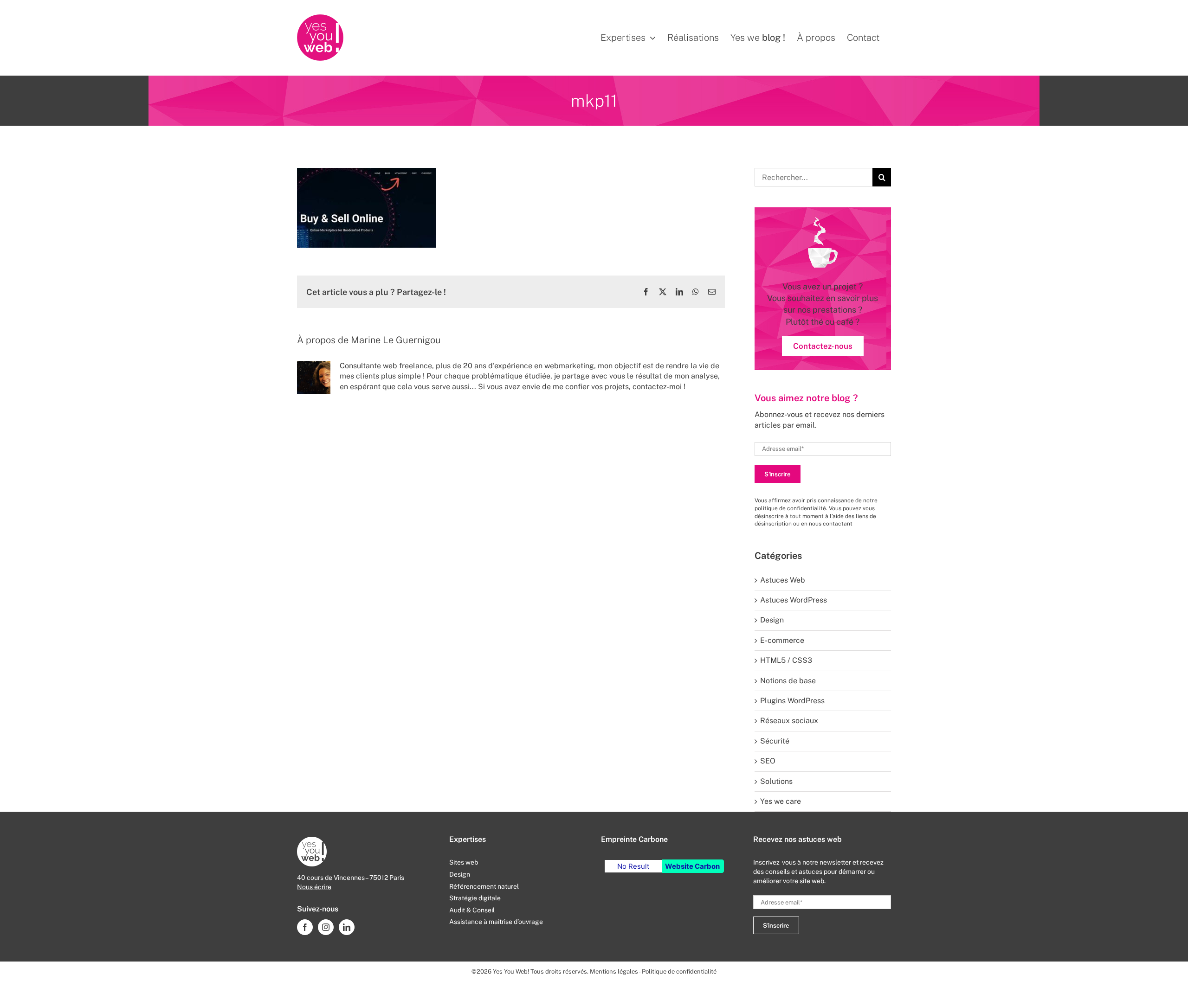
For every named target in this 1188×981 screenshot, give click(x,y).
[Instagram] (326, 927)
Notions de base (788, 680)
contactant (837, 523)
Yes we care (780, 801)
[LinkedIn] (347, 927)
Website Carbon (692, 866)
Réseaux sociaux (789, 720)
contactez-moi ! (659, 386)
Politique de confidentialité (679, 971)
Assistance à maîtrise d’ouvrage (496, 921)
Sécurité (774, 741)
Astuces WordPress (793, 600)
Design (772, 620)
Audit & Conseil (472, 910)
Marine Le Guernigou (396, 340)
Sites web (463, 862)
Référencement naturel (484, 886)
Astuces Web (782, 580)
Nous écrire (314, 887)
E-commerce (782, 640)
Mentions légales (614, 971)
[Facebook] (305, 927)
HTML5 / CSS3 (786, 660)
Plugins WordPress (792, 700)
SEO (767, 761)
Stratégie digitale (475, 898)
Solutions (776, 781)
